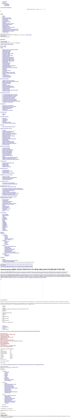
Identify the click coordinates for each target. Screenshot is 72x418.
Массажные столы (6, 206)
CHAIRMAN (5, 224)
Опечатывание (5, 19)
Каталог (3, 46)
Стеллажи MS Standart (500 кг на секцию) (10, 95)
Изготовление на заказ (9, 399)
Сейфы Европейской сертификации (9, 65)
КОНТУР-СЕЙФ (6, 215)
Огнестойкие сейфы (6, 52)
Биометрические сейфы (7, 50)
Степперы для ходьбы (6, 202)
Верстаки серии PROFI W (7, 153)
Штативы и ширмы (6, 144)
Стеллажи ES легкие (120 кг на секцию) (10, 100)
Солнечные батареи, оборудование (11, 391)
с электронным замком (7, 76)
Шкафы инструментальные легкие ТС (9, 158)
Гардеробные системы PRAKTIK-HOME (10, 183)
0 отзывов (4, 306)
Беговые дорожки (6, 199)
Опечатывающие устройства (8, 107)
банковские (5, 69)
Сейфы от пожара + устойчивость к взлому (10, 49)
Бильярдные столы (6, 209)
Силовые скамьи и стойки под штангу (9, 203)
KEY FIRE (4, 121)
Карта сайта (7, 378)
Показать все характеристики (8, 322)
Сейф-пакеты (5, 109)
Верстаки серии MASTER (7, 151)
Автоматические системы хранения (9, 123)
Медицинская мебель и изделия (8, 23)
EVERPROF (5, 218)
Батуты (4, 205)
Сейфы (4, 16)
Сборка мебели (7, 247)
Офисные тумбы (5, 164)
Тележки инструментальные (8, 155)
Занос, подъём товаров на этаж (10, 246)
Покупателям (5, 234)
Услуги (4, 245)
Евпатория (6, 255)
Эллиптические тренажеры (7, 201)
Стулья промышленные (7, 154)
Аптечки (4, 130)
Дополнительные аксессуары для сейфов (10, 67)
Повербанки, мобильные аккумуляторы (10, 177)
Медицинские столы (6, 136)
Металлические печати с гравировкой (9, 106)
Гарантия (6, 237)
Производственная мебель (7, 24)
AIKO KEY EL (5, 119)
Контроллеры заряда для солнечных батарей (10, 193)
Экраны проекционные (7, 179)
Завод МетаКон (5, 214)
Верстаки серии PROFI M (7, 152)
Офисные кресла (6, 163)
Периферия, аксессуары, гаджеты (9, 27)
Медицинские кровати (7, 134)
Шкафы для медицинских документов (9, 143)
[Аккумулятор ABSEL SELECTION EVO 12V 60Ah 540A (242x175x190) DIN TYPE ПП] (16, 265)
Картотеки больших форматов (8, 86)
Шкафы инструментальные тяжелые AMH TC (11, 159)
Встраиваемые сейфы (6, 51)
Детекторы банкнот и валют (8, 171)
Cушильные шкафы (6, 147)
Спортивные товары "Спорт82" (6, 197)
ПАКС (4, 114)
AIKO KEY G (5, 120)
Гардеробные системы (7, 28)
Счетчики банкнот (6, 170)
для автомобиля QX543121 (39, 364)
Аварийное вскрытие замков (10, 249)
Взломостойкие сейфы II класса (8, 58)
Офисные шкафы (6, 165)
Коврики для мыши (6, 176)
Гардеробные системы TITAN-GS (9, 182)
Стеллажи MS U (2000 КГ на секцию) (9, 96)
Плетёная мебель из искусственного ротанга (11, 30)
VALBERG (5, 222)
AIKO (4, 216)
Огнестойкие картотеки (7, 66)
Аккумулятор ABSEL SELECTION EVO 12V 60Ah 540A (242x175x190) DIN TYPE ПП (18, 364)
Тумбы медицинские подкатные (8, 142)
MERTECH (5, 225)
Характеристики (5, 326)
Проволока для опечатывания (8, 105)
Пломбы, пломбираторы (7, 108)
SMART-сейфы (5, 61)
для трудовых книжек (6, 70)
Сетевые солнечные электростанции (9, 192)
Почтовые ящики (6, 20)
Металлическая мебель (7, 17)
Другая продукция (8, 388)
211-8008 (28, 34)
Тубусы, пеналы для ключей (8, 110)
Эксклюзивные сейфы (7, 62)
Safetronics (4, 227)
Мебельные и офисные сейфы (8, 53)
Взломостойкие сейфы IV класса (8, 59)
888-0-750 (3, 35)
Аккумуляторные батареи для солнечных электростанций (13, 189)
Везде (4, 15)
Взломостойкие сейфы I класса (8, 57)
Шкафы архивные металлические (9, 80)
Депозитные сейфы (6, 63)
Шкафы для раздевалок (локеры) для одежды (11, 81)
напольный (5, 71)
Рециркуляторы (5, 139)
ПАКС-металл (5, 230)
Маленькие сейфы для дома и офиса (9, 73)
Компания (4, 240)
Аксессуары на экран (6, 148)
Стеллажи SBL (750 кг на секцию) (9, 98)
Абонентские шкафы (6, 85)
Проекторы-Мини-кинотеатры (8, 178)
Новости (6, 242)
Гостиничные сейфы (6, 54)
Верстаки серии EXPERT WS (8, 149)
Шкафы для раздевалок (7, 166)
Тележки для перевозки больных (8, 141)
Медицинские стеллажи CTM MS (9, 135)
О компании (7, 241)
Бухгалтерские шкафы (7, 83)
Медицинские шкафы (6, 137)
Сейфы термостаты (6, 140)
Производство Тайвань (7, 122)
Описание (4, 325)
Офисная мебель (5, 25)
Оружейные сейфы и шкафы (8, 55)
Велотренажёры (5, 200)
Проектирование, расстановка (10, 251)
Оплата (6, 235)
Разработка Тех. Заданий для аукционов (12, 252)
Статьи (6, 243)
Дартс (4, 210)
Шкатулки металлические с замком (9, 126)
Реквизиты (7, 244)
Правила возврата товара (9, 238)
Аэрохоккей (5, 208)
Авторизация (7, 4)
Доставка (6, 236)
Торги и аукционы (8, 239)
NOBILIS (4, 221)
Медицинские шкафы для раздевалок (9, 138)
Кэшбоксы (4, 22)
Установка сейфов (8, 248)
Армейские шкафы (6, 56)
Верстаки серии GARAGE (7, 150)
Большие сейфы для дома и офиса (9, 72)
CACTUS (4, 217)
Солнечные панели (6, 191)
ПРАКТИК (4, 223)
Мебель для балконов (6, 90)
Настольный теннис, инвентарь (8, 204)
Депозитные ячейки (6, 64)
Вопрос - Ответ (6, 329)
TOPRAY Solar (5, 226)
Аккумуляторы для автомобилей (8, 190)
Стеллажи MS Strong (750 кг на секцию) (10, 94)
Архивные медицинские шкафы (8, 131)
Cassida (4, 228)
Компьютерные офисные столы (8, 162)
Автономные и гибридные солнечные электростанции (12, 188)
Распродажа (2, 233)
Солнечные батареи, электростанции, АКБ (10, 29)
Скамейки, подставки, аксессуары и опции (10, 89)
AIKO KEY (5, 118)
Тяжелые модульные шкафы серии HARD (10, 157)
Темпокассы (5, 68)
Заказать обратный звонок (5, 36)
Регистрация (7, 5)
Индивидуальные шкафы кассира (9, 87)
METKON (4, 229)
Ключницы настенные (7, 21)
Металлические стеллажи (7, 18)
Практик (4, 113)
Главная (4, 259)
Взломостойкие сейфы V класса (8, 60)
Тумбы (4, 156)
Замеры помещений (8, 400)
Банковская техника (6, 26)
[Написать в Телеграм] (8, 41)
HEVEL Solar (5, 219)
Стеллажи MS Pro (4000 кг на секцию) (9, 99)
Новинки (2, 232)
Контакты (4, 253)
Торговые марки (3, 212)
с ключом (4, 74)
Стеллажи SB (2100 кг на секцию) (9, 97)
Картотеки (4, 84)
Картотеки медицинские (7, 132)
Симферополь (7, 254)
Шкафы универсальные (7, 82)
